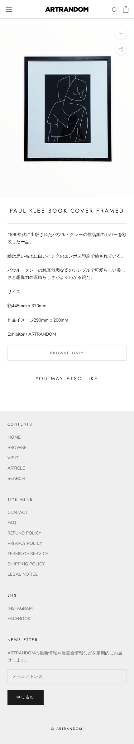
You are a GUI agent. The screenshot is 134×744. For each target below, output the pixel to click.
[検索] (114, 9)
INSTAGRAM (20, 608)
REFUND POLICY (24, 533)
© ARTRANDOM (67, 728)
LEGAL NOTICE (22, 574)
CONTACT (17, 512)
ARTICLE (16, 468)
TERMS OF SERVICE (27, 554)
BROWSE (16, 448)
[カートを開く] (125, 9)
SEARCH (16, 478)
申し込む (26, 697)
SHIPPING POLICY (26, 564)
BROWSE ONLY (67, 353)
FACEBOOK (19, 619)
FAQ (11, 523)
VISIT (12, 458)
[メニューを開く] (9, 9)
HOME (14, 437)
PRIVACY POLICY (24, 543)
